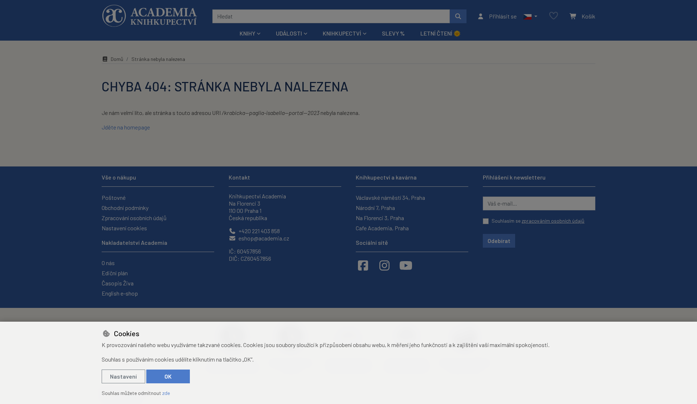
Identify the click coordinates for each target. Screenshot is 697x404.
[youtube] (406, 265)
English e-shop (120, 293)
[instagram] (384, 265)
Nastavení (123, 376)
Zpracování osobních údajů (134, 217)
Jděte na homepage (126, 127)
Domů (117, 59)
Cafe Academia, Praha (382, 227)
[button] (530, 16)
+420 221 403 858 (258, 230)
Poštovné (114, 197)
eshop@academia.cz (263, 238)
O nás (108, 262)
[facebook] (363, 265)
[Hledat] (458, 16)
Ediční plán (115, 272)
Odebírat (499, 240)
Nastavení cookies (124, 227)
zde (166, 393)
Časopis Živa (118, 283)
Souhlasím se (538, 221)
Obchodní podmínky (125, 207)
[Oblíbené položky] (553, 16)
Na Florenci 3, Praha (380, 217)
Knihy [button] (247, 33)
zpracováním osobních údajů (553, 221)
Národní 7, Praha (375, 207)
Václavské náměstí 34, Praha (390, 197)
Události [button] (289, 33)
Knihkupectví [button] (342, 33)
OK (168, 376)
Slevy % (393, 33)
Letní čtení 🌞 (440, 33)
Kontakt (239, 177)
